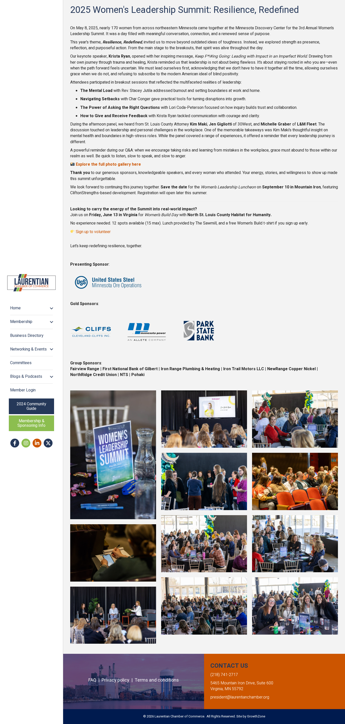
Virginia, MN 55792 (226, 689)
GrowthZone (256, 716)
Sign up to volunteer (93, 232)
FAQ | (95, 680)
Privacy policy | (118, 680)
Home (15, 308)
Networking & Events (28, 349)
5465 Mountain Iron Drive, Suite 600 (241, 683)
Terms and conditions (157, 680)
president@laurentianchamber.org (239, 697)
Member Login (23, 390)
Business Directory (26, 336)
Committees (21, 363)
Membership (21, 322)
